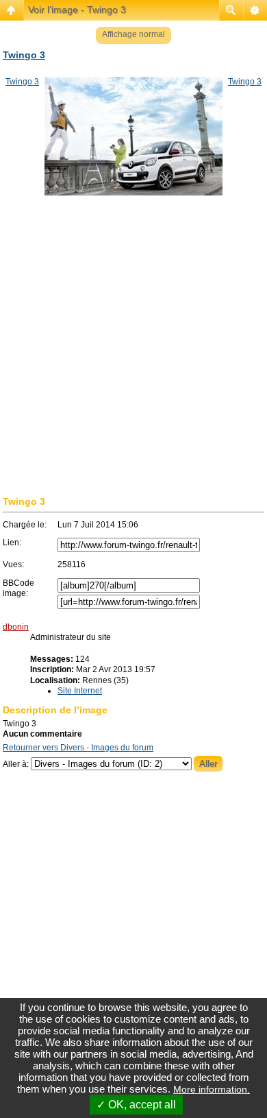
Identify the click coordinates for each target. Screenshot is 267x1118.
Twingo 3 (24, 54)
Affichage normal (133, 34)
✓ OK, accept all (136, 1104)
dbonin (16, 627)
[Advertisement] (133, 356)
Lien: (12, 542)
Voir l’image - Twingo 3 (77, 9)
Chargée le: (25, 525)
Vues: (13, 564)
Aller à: (16, 764)
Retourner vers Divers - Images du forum (78, 747)
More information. (211, 1089)
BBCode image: (18, 588)
